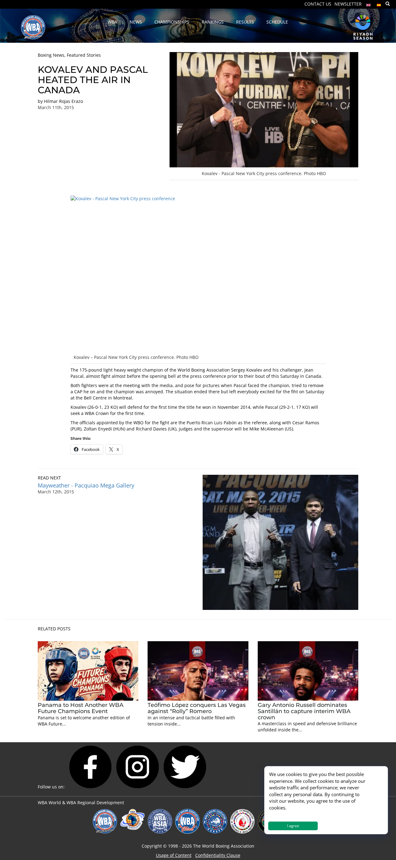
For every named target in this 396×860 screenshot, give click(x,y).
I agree (293, 825)
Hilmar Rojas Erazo (63, 101)
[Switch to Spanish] (379, 4)
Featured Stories (84, 55)
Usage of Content (174, 855)
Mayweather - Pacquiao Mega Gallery (86, 485)
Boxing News (51, 55)
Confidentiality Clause (217, 855)
